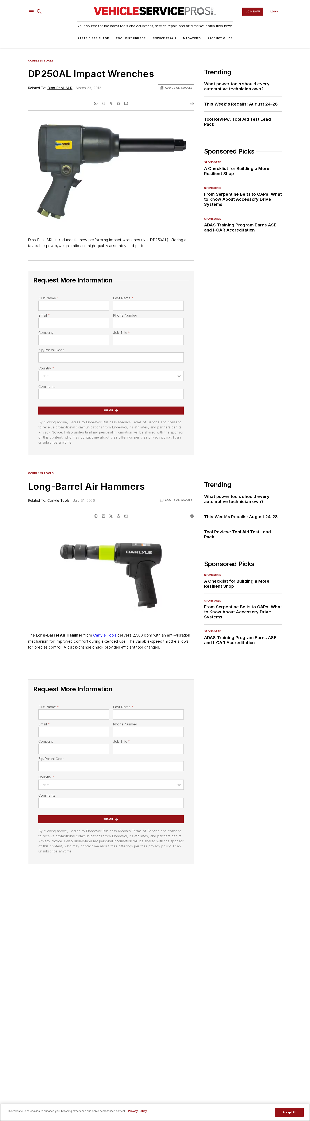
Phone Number (125, 315)
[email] (126, 103)
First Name (48, 298)
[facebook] (96, 103)
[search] (39, 11)
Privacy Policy (137, 1111)
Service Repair (164, 38)
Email (44, 315)
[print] (192, 103)
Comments (46, 386)
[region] (155, 1112)
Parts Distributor (93, 38)
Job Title (121, 332)
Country (46, 368)
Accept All (289, 1112)
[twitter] (111, 103)
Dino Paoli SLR (60, 88)
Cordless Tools (41, 60)
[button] (31, 11)
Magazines (192, 38)
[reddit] (118, 103)
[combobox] (111, 376)
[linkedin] (103, 103)
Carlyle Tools (58, 500)
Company (46, 332)
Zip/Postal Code (51, 350)
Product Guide (220, 38)
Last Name (123, 298)
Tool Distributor (131, 38)
